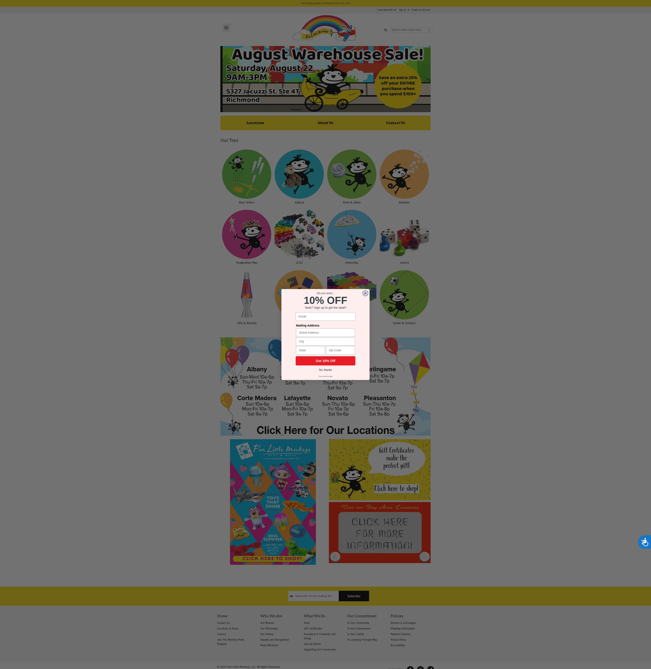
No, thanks (325, 369)
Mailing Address (307, 325)
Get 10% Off (325, 361)
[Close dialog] (365, 293)
